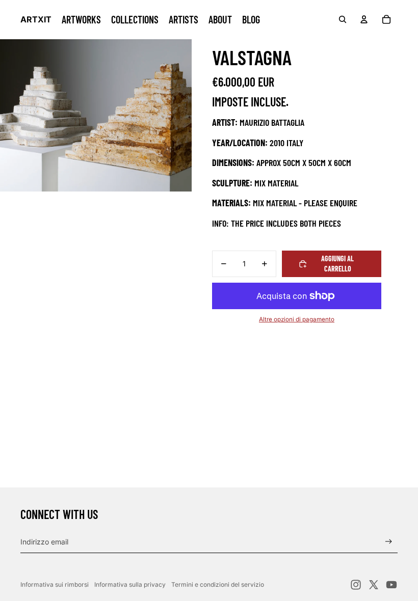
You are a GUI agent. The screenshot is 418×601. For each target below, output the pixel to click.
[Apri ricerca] (342, 19)
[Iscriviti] (389, 542)
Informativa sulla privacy (130, 584)
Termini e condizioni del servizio (217, 584)
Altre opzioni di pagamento (296, 319)
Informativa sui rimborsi (54, 584)
